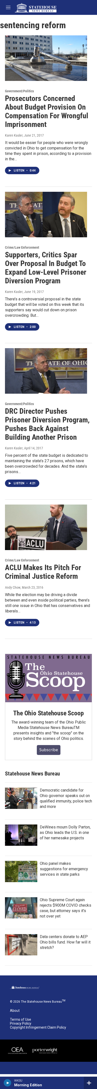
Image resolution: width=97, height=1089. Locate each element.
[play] (7, 1082)
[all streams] (90, 1083)
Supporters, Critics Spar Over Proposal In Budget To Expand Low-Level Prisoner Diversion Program (45, 267)
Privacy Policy (20, 1023)
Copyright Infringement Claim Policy (38, 1027)
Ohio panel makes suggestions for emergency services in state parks (64, 869)
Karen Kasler (14, 135)
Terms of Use (20, 1019)
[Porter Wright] (44, 1050)
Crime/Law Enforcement (22, 247)
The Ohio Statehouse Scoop (48, 713)
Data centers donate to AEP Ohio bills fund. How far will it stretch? (65, 942)
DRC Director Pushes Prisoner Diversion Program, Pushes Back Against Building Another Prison (47, 424)
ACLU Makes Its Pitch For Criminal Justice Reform (43, 572)
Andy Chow (12, 587)
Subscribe (48, 749)
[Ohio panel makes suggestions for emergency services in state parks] (21, 871)
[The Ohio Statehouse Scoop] (48, 678)
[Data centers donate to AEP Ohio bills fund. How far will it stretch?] (21, 944)
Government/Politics (19, 91)
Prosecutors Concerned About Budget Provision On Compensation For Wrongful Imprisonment (46, 111)
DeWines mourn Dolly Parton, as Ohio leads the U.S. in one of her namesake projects (65, 832)
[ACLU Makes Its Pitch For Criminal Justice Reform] (46, 527)
